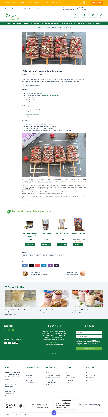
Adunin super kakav (27, 185)
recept (45, 255)
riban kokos (36, 114)
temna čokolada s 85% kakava (37, 109)
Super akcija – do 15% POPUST (85, 23)
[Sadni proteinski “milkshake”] (87, 298)
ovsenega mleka (56, 95)
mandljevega (47, 95)
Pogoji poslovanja (36, 414)
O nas (49, 373)
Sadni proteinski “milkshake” (80, 310)
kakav (32, 255)
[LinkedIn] (43, 265)
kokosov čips (29, 114)
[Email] (56, 265)
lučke (38, 255)
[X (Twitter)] (31, 265)
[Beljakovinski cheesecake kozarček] (54, 298)
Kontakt (50, 385)
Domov (9, 23)
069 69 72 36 (82, 9)
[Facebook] (25, 265)
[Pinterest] (37, 265)
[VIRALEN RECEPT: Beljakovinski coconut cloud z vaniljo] (20, 298)
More (98, 23)
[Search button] (101, 9)
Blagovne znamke (67, 23)
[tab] (52, 353)
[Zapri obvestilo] (77, 398)
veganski (60, 255)
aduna (25, 255)
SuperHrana (37, 23)
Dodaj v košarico (29, 244)
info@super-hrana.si (68, 9)
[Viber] (50, 265)
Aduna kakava (40, 93)
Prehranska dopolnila (52, 23)
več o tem (83, 344)
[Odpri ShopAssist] (54, 412)
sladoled (52, 255)
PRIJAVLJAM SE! (89, 348)
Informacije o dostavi (54, 375)
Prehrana (27, 23)
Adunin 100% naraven (28, 179)
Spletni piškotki (27, 414)
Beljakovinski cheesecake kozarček (49, 310)
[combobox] (94, 9)
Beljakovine (17, 23)
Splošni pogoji (52, 382)
